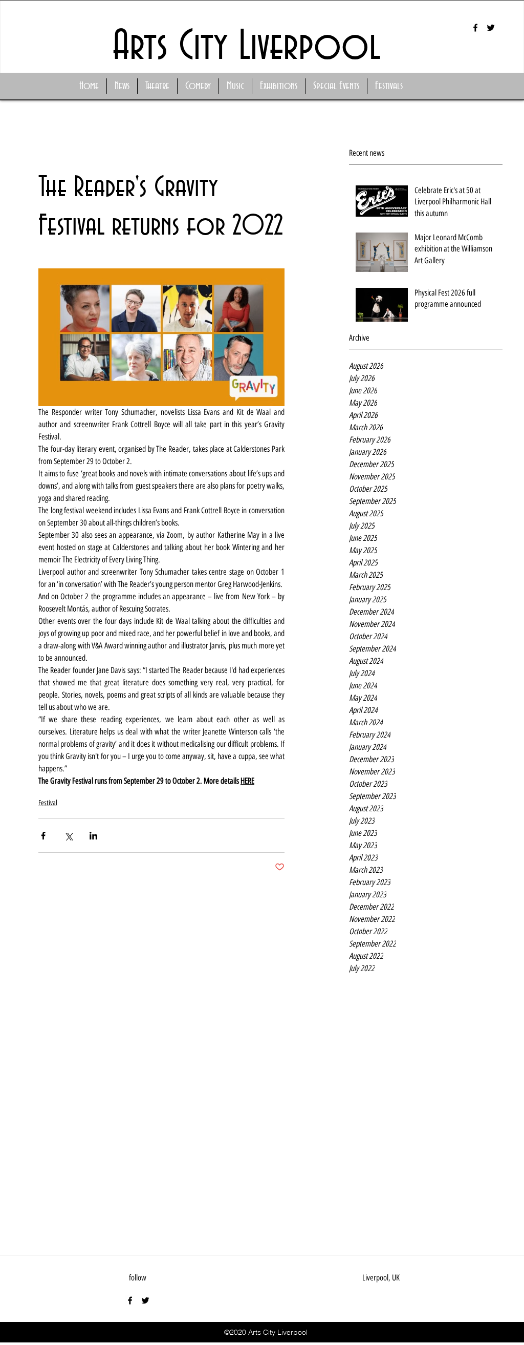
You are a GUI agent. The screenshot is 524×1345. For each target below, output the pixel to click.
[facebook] (475, 28)
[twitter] (491, 28)
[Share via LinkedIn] (93, 835)
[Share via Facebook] (43, 835)
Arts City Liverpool (247, 47)
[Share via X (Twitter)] (68, 835)
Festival (47, 802)
